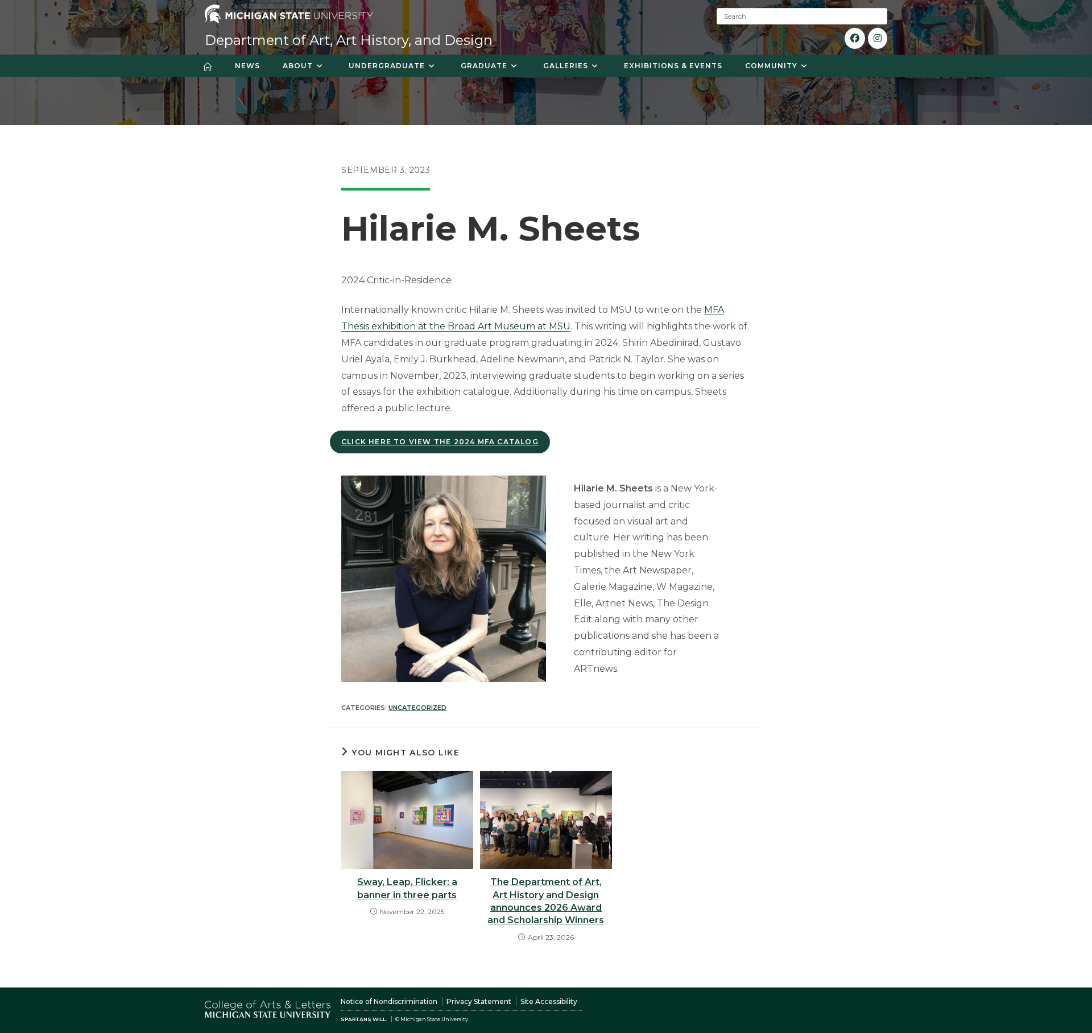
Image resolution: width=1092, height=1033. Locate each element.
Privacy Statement (478, 1001)
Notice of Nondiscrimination (389, 1001)
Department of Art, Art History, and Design (349, 40)
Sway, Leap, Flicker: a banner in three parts (407, 888)
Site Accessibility (548, 1001)
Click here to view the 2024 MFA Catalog (440, 441)
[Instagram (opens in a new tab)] (877, 38)
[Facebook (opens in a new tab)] (855, 38)
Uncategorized (417, 708)
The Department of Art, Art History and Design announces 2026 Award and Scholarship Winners (545, 901)
